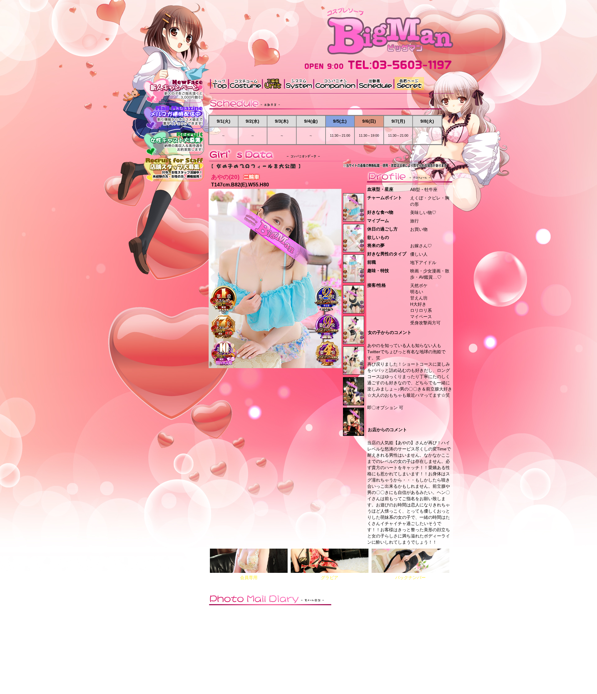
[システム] (298, 83)
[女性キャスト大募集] (174, 142)
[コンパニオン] (334, 83)
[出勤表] (374, 83)
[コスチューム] (245, 83)
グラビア (329, 577)
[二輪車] (273, 83)
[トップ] (219, 83)
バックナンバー (410, 577)
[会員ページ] (408, 83)
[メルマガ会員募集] (174, 116)
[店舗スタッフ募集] (174, 168)
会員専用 (248, 577)
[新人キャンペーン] (174, 90)
